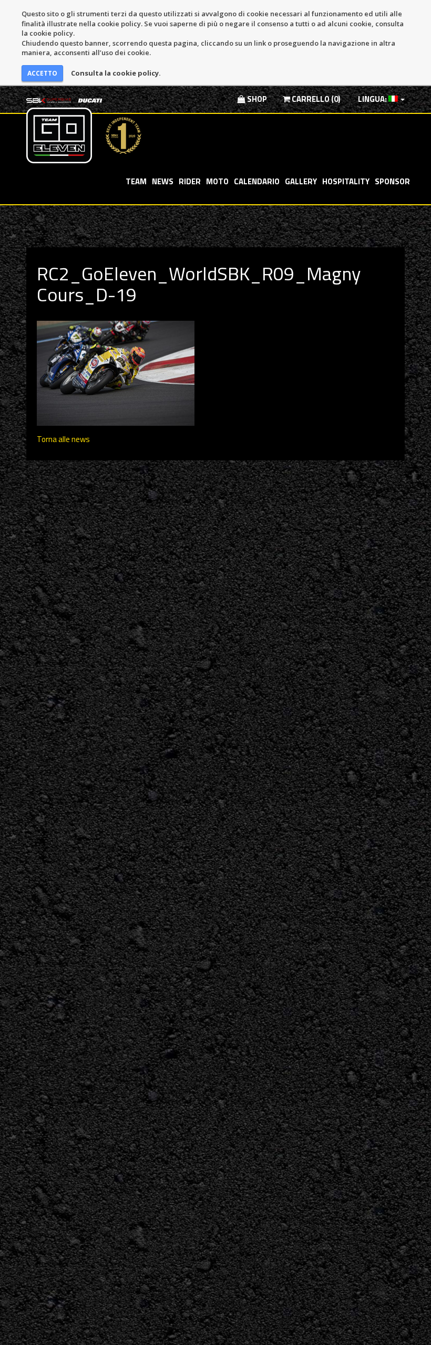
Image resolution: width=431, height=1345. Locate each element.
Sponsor (392, 181)
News (162, 181)
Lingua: (372, 99)
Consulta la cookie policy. (116, 73)
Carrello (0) (315, 99)
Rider (190, 181)
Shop (256, 99)
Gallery (301, 181)
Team (136, 181)
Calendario (257, 181)
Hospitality (346, 181)
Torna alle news (63, 439)
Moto (217, 181)
